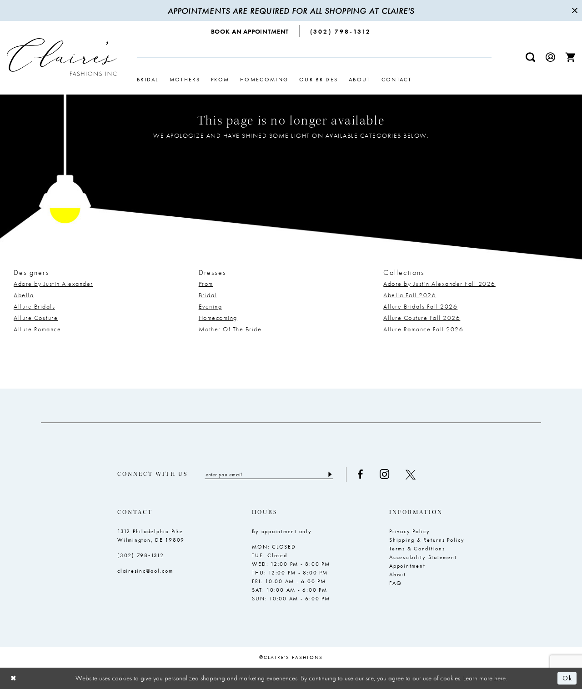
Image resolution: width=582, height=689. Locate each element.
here (500, 678)
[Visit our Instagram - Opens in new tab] (384, 474)
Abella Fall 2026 (409, 295)
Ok (567, 678)
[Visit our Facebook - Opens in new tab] (360, 474)
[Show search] (531, 57)
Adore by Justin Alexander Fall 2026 (439, 284)
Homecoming (218, 318)
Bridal (208, 295)
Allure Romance (37, 329)
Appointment (407, 565)
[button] (551, 57)
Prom (206, 284)
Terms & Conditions (417, 548)
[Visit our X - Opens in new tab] (411, 474)
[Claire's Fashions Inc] (62, 57)
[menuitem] (250, 31)
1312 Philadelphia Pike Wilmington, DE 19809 (151, 536)
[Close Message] (573, 10)
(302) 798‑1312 (140, 555)
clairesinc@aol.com (145, 570)
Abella (24, 295)
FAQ (395, 583)
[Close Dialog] (13, 678)
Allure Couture (36, 318)
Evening (210, 306)
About (397, 574)
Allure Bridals (34, 306)
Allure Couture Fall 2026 (421, 318)
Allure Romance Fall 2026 (423, 329)
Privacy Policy (409, 531)
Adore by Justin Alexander (53, 284)
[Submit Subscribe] (329, 474)
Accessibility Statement (423, 557)
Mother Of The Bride (230, 329)
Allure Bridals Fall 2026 (420, 306)
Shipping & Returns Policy (427, 540)
